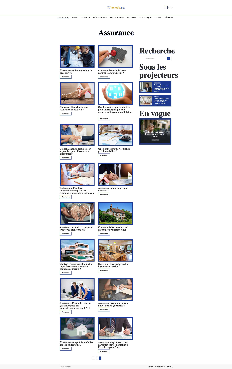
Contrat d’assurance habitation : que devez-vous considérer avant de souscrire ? (76, 266)
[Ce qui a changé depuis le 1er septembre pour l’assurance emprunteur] (77, 135)
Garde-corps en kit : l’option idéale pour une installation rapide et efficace (161, 101)
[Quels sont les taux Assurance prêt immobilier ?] (115, 135)
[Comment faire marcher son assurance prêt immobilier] (115, 213)
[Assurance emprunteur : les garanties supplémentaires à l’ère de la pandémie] (115, 328)
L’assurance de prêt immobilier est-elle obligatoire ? (76, 343)
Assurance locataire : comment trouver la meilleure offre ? (76, 228)
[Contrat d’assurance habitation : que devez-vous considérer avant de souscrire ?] (77, 250)
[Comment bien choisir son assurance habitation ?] (77, 93)
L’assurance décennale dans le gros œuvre (76, 71)
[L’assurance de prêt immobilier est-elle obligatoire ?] (77, 328)
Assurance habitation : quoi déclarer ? (113, 189)
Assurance (65, 77)
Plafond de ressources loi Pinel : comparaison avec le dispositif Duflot (162, 87)
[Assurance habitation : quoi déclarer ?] (115, 174)
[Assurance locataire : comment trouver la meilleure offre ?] (77, 213)
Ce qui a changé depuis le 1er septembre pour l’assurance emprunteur (75, 151)
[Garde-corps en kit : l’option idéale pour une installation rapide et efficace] (146, 100)
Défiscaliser (157, 82)
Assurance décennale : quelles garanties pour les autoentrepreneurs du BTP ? (75, 305)
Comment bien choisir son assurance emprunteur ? (112, 71)
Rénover (156, 96)
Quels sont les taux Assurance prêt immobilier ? (114, 150)
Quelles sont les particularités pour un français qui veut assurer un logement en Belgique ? (115, 110)
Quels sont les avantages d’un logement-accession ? (113, 265)
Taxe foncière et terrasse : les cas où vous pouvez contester (155, 134)
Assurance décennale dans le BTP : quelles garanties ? (113, 304)
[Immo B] (116, 7)
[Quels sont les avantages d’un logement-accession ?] (115, 250)
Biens (155, 139)
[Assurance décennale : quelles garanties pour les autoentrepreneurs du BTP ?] (77, 289)
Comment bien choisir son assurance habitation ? (74, 108)
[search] (166, 7)
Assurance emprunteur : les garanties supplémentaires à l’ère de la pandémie (113, 344)
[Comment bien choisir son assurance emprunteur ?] (115, 56)
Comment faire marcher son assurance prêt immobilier (113, 228)
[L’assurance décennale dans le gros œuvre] (77, 56)
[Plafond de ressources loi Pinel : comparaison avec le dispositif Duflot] (146, 87)
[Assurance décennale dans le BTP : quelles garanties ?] (115, 289)
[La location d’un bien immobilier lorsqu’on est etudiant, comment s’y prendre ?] (77, 174)
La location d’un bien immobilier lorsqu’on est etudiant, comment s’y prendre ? (77, 190)
